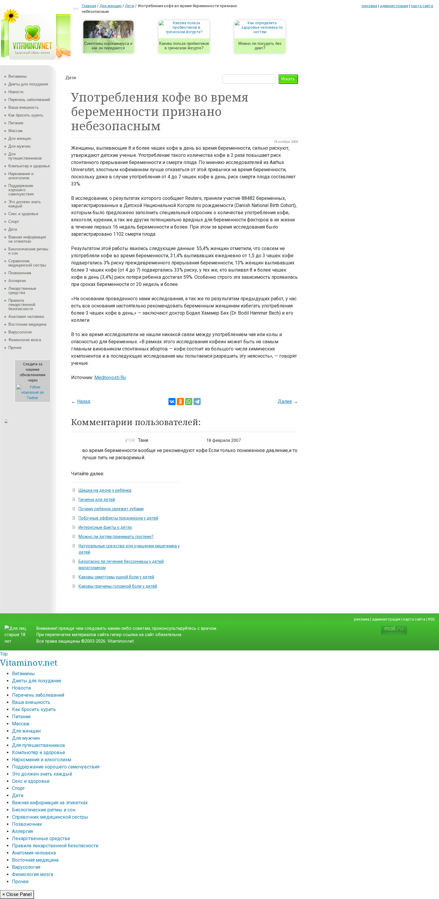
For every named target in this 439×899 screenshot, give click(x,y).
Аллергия (17, 280)
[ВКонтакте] (172, 401)
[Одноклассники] (180, 401)
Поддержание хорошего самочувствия (21, 189)
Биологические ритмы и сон (28, 251)
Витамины (17, 76)
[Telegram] (197, 401)
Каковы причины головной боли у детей (118, 586)
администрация (394, 6)
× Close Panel (17, 894)
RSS (431, 619)
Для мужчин (19, 146)
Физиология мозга (24, 340)
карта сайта (422, 6)
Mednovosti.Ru (110, 377)
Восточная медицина (27, 324)
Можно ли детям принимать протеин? (116, 536)
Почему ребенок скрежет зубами (111, 508)
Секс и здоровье (23, 214)
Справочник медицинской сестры (27, 263)
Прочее (15, 347)
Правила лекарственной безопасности (21, 304)
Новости (15, 92)
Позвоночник (19, 273)
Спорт (13, 221)
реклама (369, 6)
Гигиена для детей (97, 499)
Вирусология (20, 332)
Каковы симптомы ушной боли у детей (116, 577)
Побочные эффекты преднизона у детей (118, 518)
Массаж (15, 130)
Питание (15, 123)
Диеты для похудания (28, 84)
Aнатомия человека (26, 316)
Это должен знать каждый (24, 204)
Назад (83, 401)
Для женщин (19, 138)
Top (4, 654)
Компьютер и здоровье (29, 166)
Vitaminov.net (28, 662)
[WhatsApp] (188, 401)
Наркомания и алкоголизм (20, 175)
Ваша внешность (23, 107)
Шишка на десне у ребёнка (105, 490)
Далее (285, 401)
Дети (12, 229)
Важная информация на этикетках (27, 239)
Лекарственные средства (22, 290)
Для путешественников (25, 156)
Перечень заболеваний (29, 99)
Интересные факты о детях (105, 527)
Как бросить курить (25, 115)
